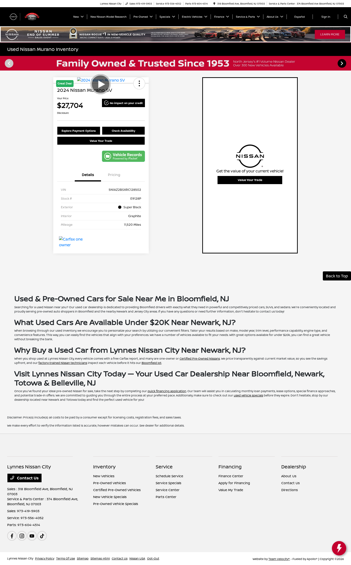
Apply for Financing (234, 483)
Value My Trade (230, 490)
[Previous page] (9, 63)
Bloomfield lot (151, 363)
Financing (230, 466)
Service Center (168, 490)
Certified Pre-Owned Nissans (200, 359)
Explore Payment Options (79, 130)
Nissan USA (137, 558)
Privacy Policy (44, 558)
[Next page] (342, 63)
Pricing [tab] (114, 174)
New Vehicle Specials (110, 496)
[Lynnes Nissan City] (28, 16)
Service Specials (168, 483)
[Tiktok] (42, 536)
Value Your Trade (101, 141)
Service (164, 466)
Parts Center (166, 496)
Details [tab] (88, 174)
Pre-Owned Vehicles (109, 483)
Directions (289, 490)
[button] (123, 103)
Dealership (293, 466)
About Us (288, 476)
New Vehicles (103, 476)
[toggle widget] (339, 548)
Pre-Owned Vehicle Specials (115, 503)
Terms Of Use (65, 558)
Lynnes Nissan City (20, 558)
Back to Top (337, 276)
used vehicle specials (248, 395)
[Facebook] (12, 536)
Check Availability (123, 130)
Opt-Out (153, 558)
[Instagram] (22, 536)
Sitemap (83, 558)
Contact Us (27, 478)
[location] (214, 3)
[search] (345, 17)
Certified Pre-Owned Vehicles (117, 490)
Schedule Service (169, 476)
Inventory (104, 466)
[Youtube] (32, 536)
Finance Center (230, 476)
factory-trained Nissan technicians (62, 363)
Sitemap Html (100, 558)
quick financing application (167, 391)
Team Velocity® (279, 559)
